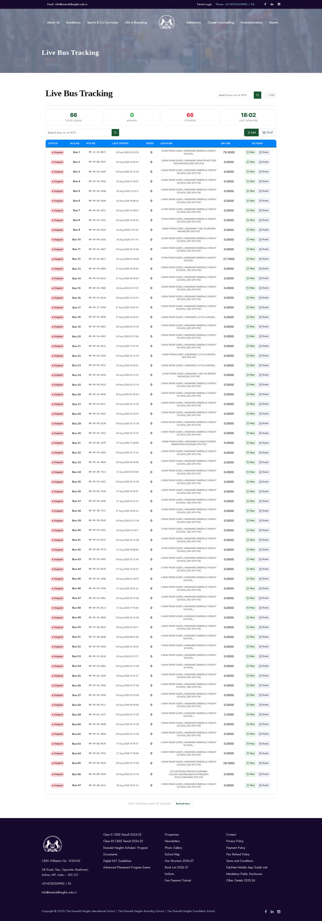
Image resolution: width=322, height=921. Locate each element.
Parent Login (204, 4)
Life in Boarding (136, 22)
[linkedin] (272, 4)
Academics (73, 22)
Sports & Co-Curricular (102, 22)
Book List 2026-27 (176, 867)
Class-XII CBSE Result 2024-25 (123, 841)
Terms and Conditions (239, 861)
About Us (53, 22)
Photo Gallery (173, 848)
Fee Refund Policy (238, 854)
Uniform (169, 874)
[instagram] (279, 4)
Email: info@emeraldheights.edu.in (67, 4)
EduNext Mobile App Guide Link (247, 867)
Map (252, 152)
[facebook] (265, 4)
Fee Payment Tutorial (178, 880)
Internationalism (251, 22)
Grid (269, 132)
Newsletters (172, 841)
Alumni (273, 22)
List (253, 132)
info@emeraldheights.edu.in (59, 892)
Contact (231, 834)
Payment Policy (235, 848)
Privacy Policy (235, 841)
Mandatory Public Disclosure (244, 874)
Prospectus (172, 834)
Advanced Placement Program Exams (126, 867)
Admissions (193, 22)
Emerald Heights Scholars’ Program (125, 848)
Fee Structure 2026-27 (179, 861)
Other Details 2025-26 (240, 880)
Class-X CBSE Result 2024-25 (122, 834)
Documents (110, 854)
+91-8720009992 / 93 (56, 883)
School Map (172, 854)
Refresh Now (183, 803)
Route (265, 152)
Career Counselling (221, 22)
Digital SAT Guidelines (117, 861)
